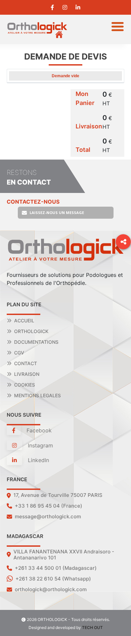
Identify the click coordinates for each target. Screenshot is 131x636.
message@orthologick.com (48, 516)
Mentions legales (37, 395)
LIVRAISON (26, 374)
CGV (19, 352)
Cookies (24, 385)
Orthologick (31, 331)
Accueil (24, 320)
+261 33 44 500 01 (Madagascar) (56, 568)
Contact (25, 363)
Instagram (39, 445)
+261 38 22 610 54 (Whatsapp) (53, 578)
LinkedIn (37, 460)
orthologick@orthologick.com (51, 589)
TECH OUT (92, 627)
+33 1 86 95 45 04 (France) (48, 506)
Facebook (38, 430)
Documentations (36, 342)
